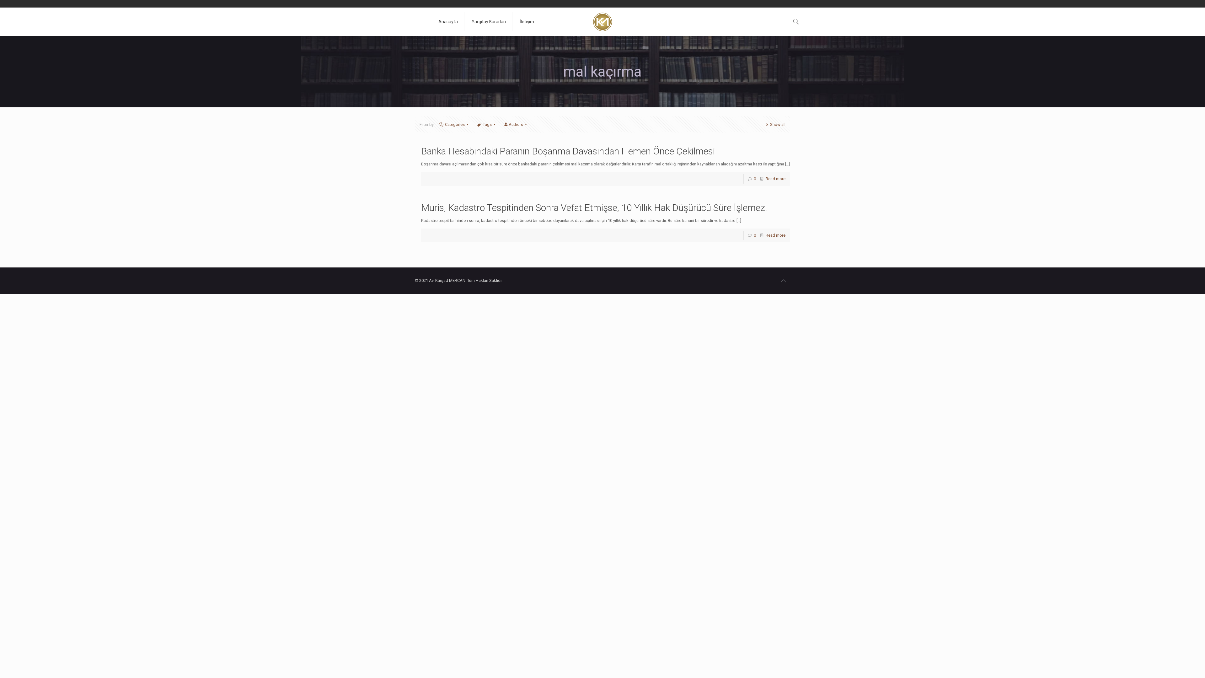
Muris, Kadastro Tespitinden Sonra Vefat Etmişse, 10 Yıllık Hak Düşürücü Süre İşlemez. (594, 207)
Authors (516, 124)
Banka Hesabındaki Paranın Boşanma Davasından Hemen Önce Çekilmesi (568, 151)
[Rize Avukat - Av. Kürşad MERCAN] (603, 22)
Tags (487, 124)
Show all (777, 124)
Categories (455, 124)
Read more (775, 178)
